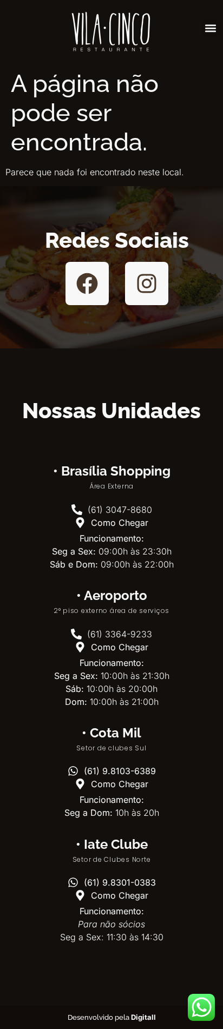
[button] (211, 28)
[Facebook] (87, 283)
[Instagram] (146, 283)
